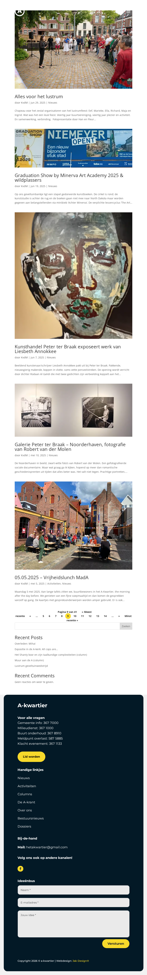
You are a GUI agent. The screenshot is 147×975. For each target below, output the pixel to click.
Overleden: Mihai (25, 643)
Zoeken (126, 626)
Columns (25, 794)
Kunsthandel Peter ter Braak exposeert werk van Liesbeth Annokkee (68, 348)
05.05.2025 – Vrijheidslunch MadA (51, 577)
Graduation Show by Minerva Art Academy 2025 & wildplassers (69, 177)
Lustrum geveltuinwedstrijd (31, 666)
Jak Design (81, 960)
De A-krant (26, 802)
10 (75, 616)
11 (82, 616)
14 (105, 616)
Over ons (25, 810)
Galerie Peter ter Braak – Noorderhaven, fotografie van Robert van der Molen (70, 446)
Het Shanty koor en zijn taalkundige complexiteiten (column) (51, 654)
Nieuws (52, 102)
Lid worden (31, 756)
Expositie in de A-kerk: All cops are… (36, 649)
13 (97, 616)
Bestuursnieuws (31, 818)
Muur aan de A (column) (29, 660)
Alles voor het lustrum (39, 96)
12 (90, 616)
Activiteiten (54, 583)
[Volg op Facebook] (20, 869)
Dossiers (24, 826)
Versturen (116, 944)
